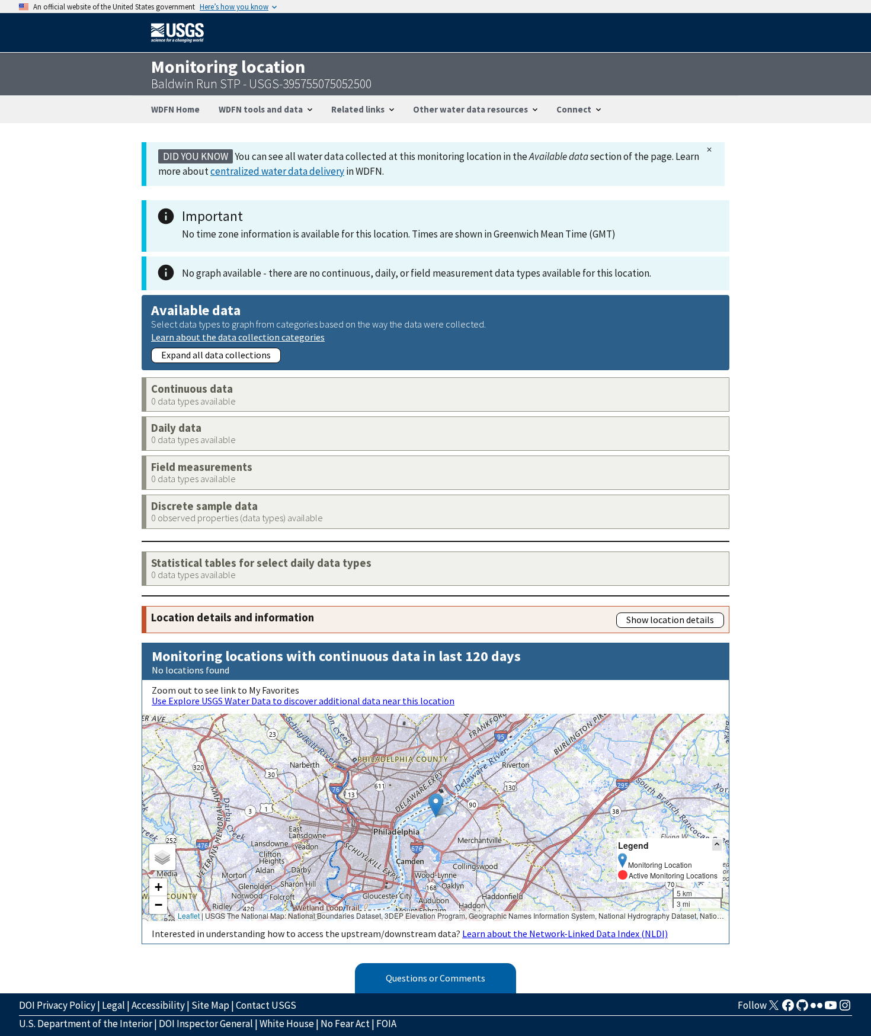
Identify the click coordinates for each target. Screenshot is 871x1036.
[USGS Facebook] (788, 1008)
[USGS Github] (802, 1008)
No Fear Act (345, 1023)
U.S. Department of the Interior (85, 1023)
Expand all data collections (216, 355)
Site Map (210, 1005)
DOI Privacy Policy (57, 1005)
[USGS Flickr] (816, 1008)
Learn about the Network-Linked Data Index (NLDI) (565, 933)
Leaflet (189, 915)
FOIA (386, 1023)
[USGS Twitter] (774, 1008)
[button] (435, 805)
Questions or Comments (435, 978)
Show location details (670, 620)
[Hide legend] (717, 845)
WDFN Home (175, 109)
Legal (113, 1005)
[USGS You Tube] (831, 1008)
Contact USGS (266, 1005)
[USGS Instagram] (845, 1008)
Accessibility (158, 1005)
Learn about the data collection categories (238, 336)
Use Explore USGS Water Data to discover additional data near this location (303, 701)
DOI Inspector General (206, 1023)
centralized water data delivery (277, 171)
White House (287, 1023)
